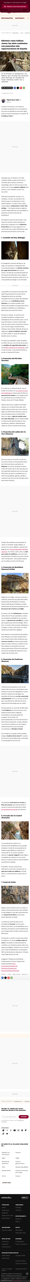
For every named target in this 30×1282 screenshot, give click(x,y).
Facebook (15, 88)
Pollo (3, 1167)
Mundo (25, 974)
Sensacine (18, 1218)
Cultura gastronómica (20, 1162)
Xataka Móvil (5, 1210)
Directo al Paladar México (7, 1269)
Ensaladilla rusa (18, 1101)
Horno (4, 1176)
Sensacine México (21, 1261)
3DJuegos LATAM (20, 1255)
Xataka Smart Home (7, 1215)
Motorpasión (19, 1230)
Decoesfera (5, 1244)
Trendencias (5, 1241)
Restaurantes (7, 18)
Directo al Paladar (7, 1230)
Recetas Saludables (22, 1167)
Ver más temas (6, 1182)
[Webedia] (6, 1199)
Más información (17, 1280)
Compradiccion (6, 1246)
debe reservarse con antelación (15, 348)
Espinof (18, 1221)
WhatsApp (3, 1130)
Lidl (22, 33)
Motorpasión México (21, 1269)
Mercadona (15, 33)
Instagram (18, 1130)
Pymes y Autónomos (21, 1244)
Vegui (3, 1158)
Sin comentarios (8, 87)
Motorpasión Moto (21, 1232)
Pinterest (22, 1130)
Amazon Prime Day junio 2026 (22, 1171)
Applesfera (5, 1212)
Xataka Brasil (5, 1258)
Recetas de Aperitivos (5, 1162)
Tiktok (3, 1133)
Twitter (18, 88)
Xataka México (6, 1255)
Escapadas (17, 974)
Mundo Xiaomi (6, 1218)
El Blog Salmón (20, 1241)
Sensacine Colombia (21, 1263)
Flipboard (21, 88)
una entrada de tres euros (9, 809)
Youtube (14, 1130)
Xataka (4, 1207)
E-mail (24, 88)
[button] (14, 100)
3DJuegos (18, 1207)
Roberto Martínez (13, 971)
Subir (23, 1197)
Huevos (18, 1176)
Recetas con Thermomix (6, 1153)
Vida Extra (18, 1210)
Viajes (9, 974)
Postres (18, 1152)
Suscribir (24, 1116)
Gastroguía (20, 18)
